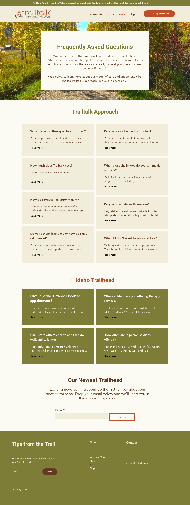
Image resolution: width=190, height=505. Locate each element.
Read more (37, 147)
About (93, 460)
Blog (92, 468)
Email (60, 410)
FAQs (92, 464)
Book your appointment (136, 3)
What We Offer (97, 457)
